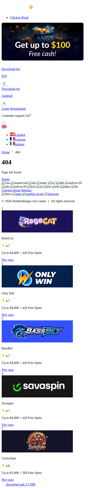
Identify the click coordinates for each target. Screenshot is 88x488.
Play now (8, 259)
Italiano (19, 144)
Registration (18, 108)
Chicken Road (19, 17)
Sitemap (26, 190)
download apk (20, 484)
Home (6, 152)
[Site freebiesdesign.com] (22, 10)
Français (20, 139)
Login (5, 108)
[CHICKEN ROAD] (44, 127)
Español (20, 135)
